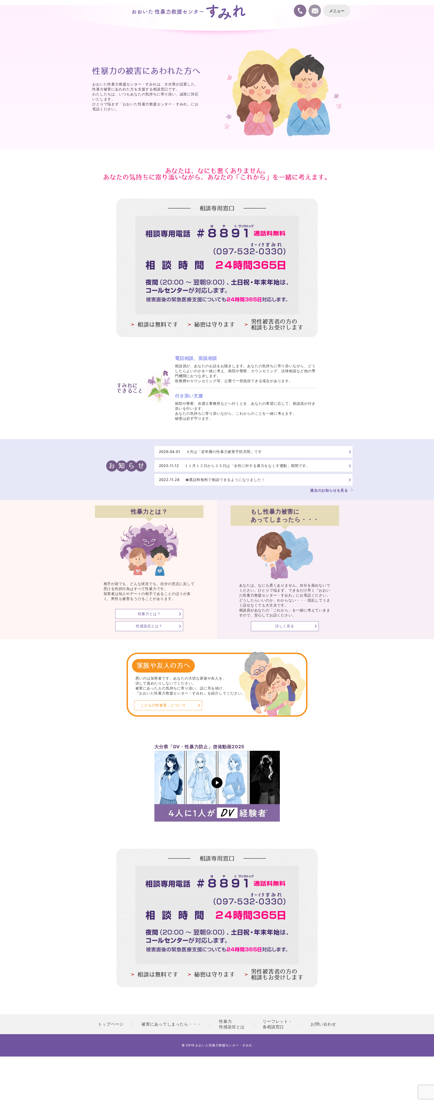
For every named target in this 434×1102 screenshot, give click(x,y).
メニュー (336, 11)
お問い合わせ (323, 1024)
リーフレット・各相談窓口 (277, 1024)
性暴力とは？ (149, 613)
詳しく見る (284, 626)
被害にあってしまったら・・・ (171, 1024)
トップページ (110, 1024)
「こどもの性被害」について (161, 705)
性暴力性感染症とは (232, 1024)
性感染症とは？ (149, 626)
